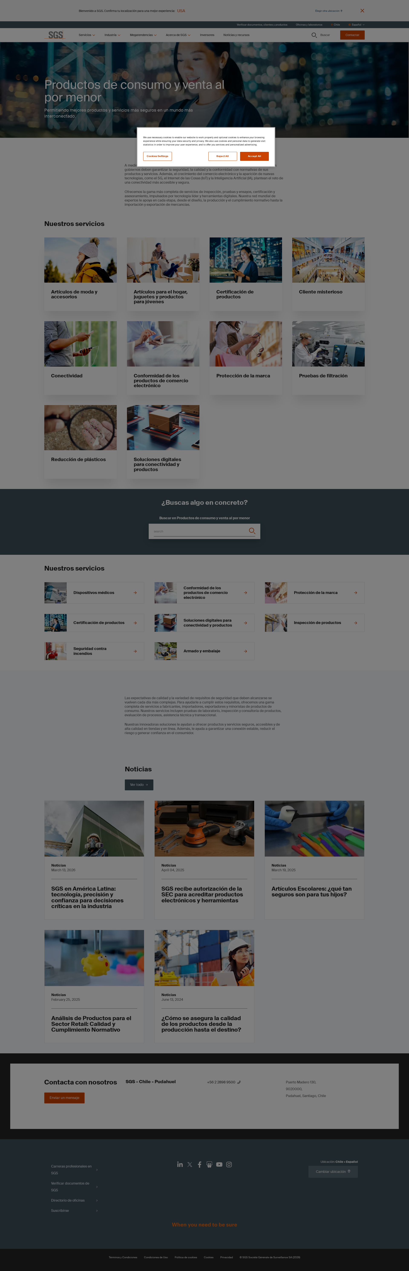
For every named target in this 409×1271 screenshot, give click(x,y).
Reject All (222, 156)
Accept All (254, 156)
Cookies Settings (157, 156)
